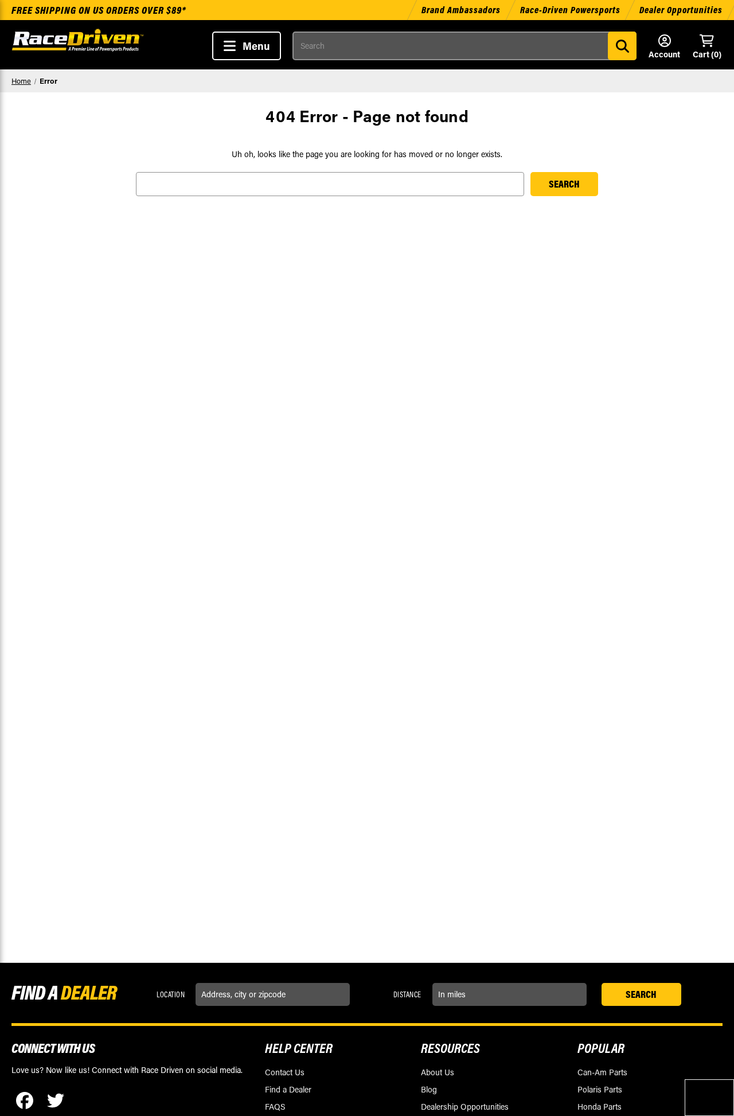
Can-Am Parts (602, 1072)
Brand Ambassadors (462, 9)
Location (171, 994)
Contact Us (284, 1072)
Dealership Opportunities (465, 1106)
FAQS (275, 1106)
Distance (407, 994)
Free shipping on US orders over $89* (98, 10)
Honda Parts (599, 1106)
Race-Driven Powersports (570, 9)
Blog (429, 1089)
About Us (437, 1072)
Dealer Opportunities (681, 9)
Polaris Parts (599, 1089)
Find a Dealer (288, 1089)
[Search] (622, 46)
